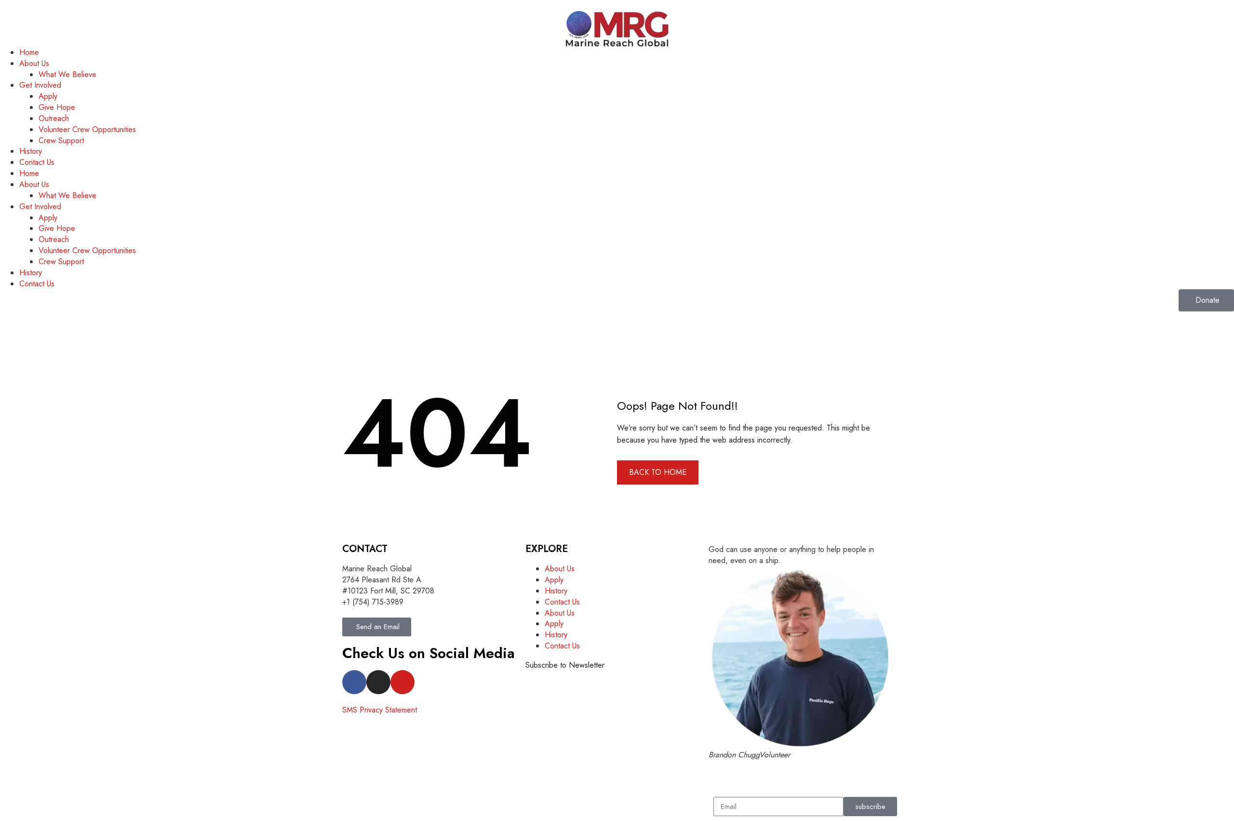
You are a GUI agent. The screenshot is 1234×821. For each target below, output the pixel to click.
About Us (34, 63)
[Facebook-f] (354, 682)
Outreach (54, 118)
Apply (48, 96)
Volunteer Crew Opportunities (87, 129)
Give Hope (57, 107)
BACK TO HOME (657, 472)
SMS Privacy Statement (379, 709)
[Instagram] (378, 682)
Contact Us (36, 162)
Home (29, 52)
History (30, 151)
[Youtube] (402, 682)
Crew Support (61, 140)
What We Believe (67, 74)
